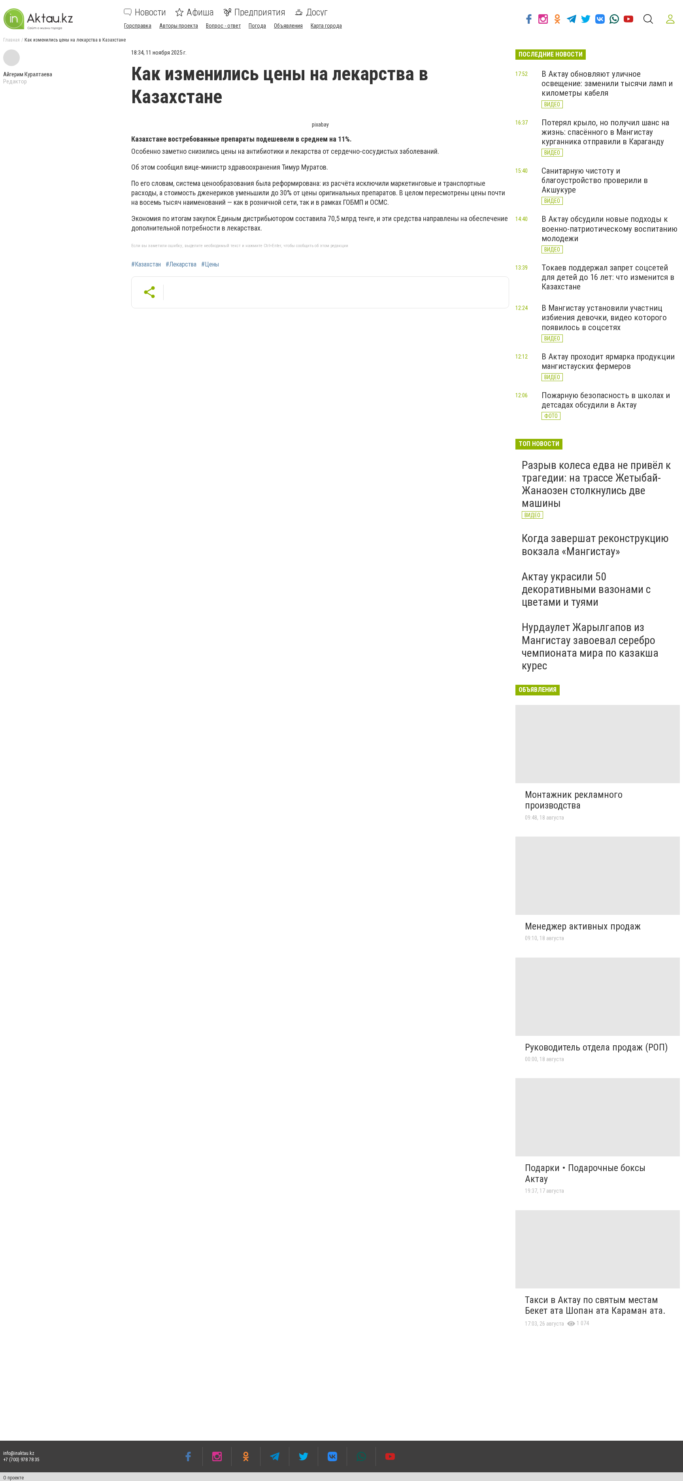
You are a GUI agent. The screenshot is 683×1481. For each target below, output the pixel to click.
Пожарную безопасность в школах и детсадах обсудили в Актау (605, 400)
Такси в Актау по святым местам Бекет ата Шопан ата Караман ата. (595, 1305)
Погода (257, 26)
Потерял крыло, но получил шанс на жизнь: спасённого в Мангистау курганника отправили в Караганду (605, 132)
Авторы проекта (178, 26)
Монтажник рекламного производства (574, 800)
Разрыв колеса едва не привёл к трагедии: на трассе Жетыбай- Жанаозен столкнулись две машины (596, 484)
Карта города (326, 26)
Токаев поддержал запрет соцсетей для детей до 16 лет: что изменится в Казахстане (607, 277)
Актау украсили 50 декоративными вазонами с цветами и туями (586, 589)
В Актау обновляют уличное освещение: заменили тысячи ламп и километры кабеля (607, 83)
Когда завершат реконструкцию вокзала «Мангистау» (595, 544)
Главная (11, 40)
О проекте (13, 1478)
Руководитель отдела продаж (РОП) (596, 1047)
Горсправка (137, 26)
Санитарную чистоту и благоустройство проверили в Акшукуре (594, 180)
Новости (150, 12)
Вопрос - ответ (223, 26)
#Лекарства (181, 264)
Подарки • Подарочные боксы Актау (585, 1173)
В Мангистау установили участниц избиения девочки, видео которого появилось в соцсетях (604, 317)
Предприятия (259, 12)
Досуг (317, 12)
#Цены (210, 264)
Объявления (288, 26)
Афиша (200, 12)
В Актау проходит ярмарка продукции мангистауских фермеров (608, 361)
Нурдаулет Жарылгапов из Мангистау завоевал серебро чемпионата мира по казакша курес (590, 646)
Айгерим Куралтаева (27, 74)
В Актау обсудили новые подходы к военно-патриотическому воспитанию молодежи (609, 228)
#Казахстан (146, 264)
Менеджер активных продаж (583, 926)
